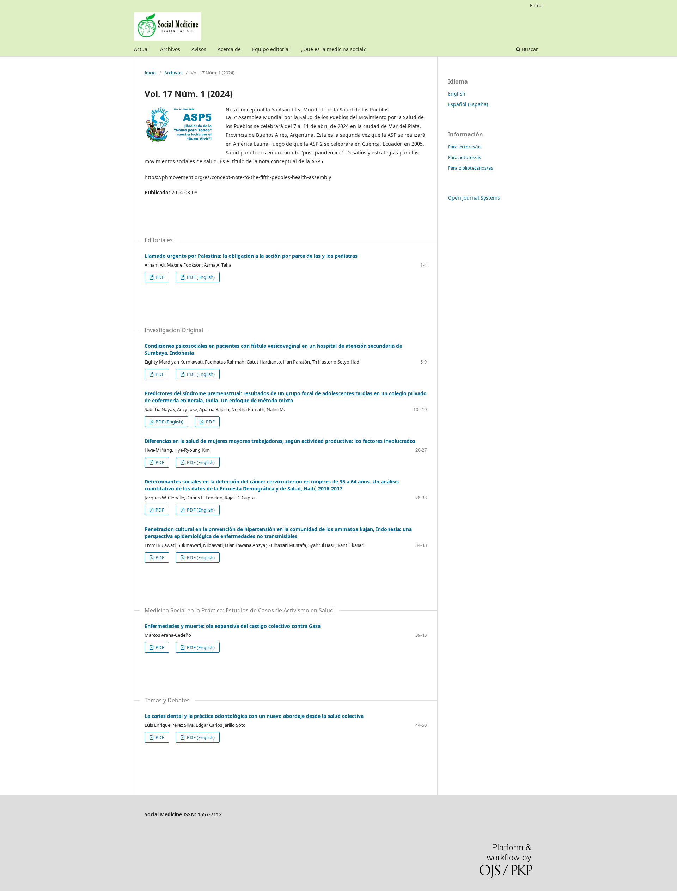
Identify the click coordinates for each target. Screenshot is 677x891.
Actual (141, 49)
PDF (159, 277)
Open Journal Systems (474, 197)
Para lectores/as (464, 147)
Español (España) (468, 104)
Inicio (150, 72)
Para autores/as (464, 157)
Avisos (198, 49)
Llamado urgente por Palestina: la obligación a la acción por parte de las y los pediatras (251, 255)
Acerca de (229, 49)
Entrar (536, 5)
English (456, 93)
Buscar (529, 49)
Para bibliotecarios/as (470, 168)
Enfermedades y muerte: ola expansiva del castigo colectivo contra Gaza (233, 626)
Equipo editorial (271, 49)
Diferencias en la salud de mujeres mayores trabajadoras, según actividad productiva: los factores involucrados (280, 441)
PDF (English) (200, 277)
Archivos (170, 49)
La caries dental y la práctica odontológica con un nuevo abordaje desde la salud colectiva (254, 716)
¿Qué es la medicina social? (333, 49)
